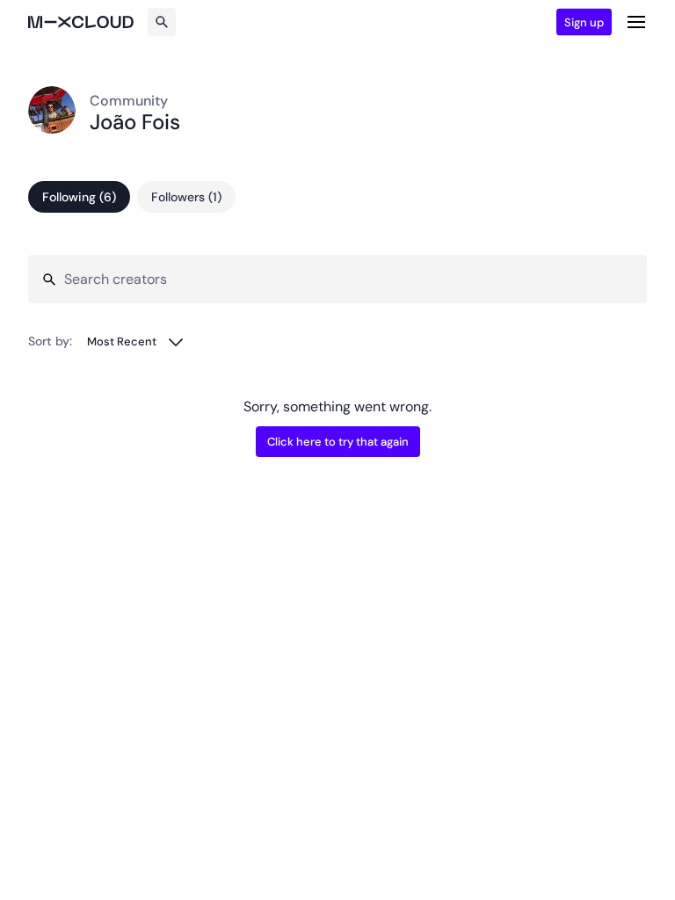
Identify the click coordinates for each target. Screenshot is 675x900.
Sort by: (50, 341)
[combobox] (136, 341)
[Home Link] (81, 22)
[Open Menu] (636, 22)
